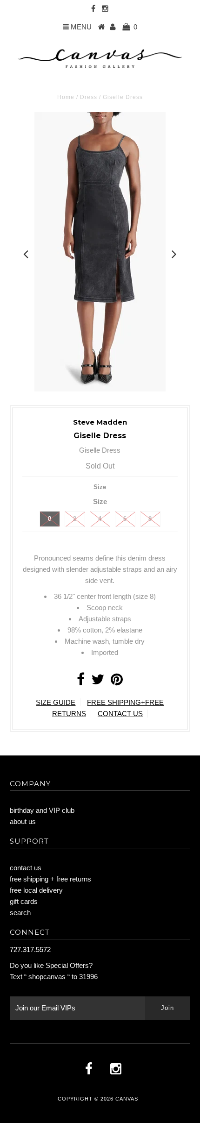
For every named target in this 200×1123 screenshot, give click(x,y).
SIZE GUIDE (55, 702)
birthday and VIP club (42, 810)
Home (65, 97)
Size (99, 486)
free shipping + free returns (50, 879)
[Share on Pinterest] (117, 682)
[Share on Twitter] (97, 682)
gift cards (24, 901)
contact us (25, 868)
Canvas (126, 1099)
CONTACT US (120, 714)
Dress (88, 97)
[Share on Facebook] (81, 682)
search (20, 913)
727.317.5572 (30, 949)
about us (23, 821)
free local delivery (36, 890)
